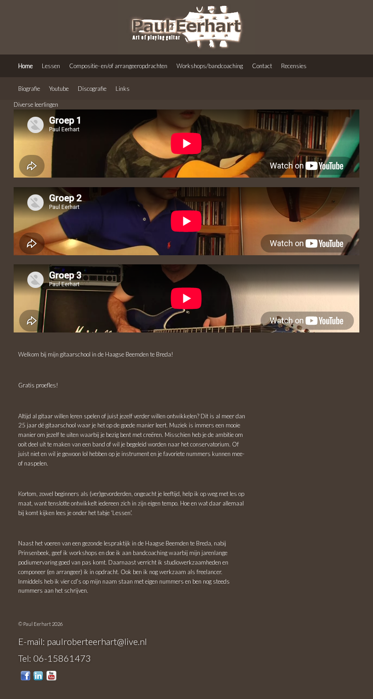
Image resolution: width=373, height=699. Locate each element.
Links (123, 88)
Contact (262, 65)
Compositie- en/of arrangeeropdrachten (118, 65)
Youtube (59, 88)
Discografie (92, 88)
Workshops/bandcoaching (209, 65)
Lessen (51, 65)
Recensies (294, 65)
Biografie (29, 88)
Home (25, 65)
